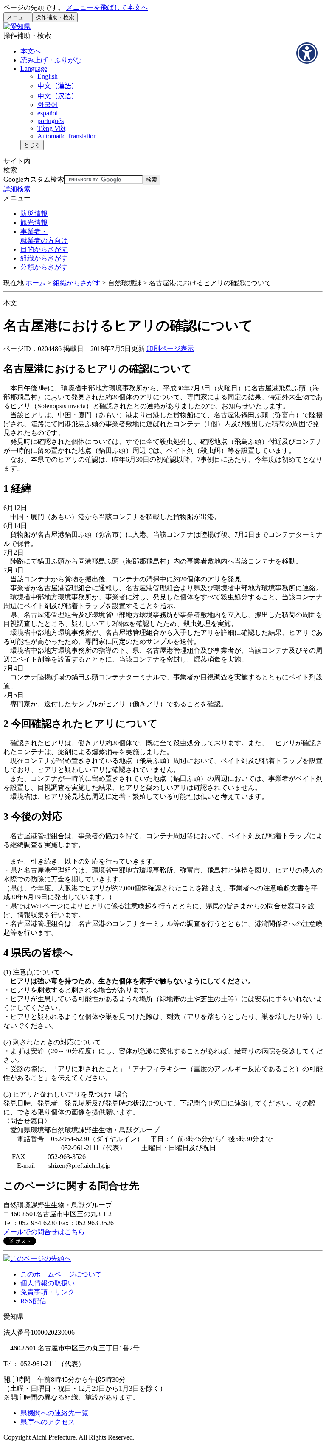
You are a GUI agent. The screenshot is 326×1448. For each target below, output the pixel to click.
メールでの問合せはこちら (44, 1231)
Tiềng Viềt (51, 128)
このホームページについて (61, 1274)
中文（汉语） (57, 96)
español (47, 113)
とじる (32, 145)
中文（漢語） (57, 86)
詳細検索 (17, 189)
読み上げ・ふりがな (51, 60)
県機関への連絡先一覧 (54, 1413)
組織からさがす (77, 282)
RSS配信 (33, 1301)
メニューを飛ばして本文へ (107, 7)
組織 (44, 258)
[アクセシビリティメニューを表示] (307, 53)
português (50, 120)
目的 (44, 249)
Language (33, 68)
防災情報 (34, 213)
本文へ (30, 51)
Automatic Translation (67, 136)
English (47, 76)
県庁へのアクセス (47, 1422)
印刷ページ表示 (170, 348)
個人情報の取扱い (47, 1283)
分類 (44, 267)
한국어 (47, 104)
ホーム (35, 282)
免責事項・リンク (47, 1292)
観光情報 (34, 222)
